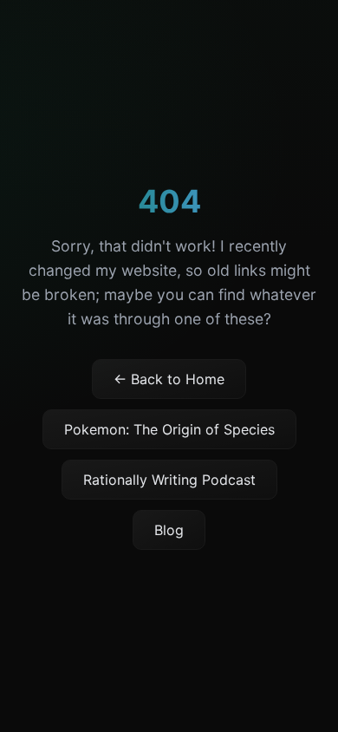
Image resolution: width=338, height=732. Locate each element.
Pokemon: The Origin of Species (169, 429)
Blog (169, 530)
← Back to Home (169, 379)
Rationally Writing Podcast (169, 479)
